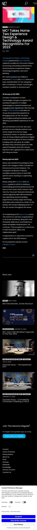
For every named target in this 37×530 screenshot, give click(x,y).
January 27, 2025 (9, 396)
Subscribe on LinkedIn (14, 436)
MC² (7, 51)
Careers (5, 449)
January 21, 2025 (20, 329)
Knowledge (7, 467)
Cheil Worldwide (14, 110)
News (5, 27)
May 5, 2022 (12, 300)
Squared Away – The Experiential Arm (17, 366)
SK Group (13, 79)
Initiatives (6, 465)
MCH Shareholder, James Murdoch (18, 303)
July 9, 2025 (7, 362)
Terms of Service (9, 452)
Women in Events (9, 470)
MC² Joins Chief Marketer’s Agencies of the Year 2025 (18, 333)
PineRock (19, 182)
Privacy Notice (8, 454)
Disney (23, 79)
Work (11, 329)
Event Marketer (24, 61)
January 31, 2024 (13, 27)
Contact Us (7, 472)
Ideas (5, 359)
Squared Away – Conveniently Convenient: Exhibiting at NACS (16, 400)
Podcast (26, 359)
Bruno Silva (24, 214)
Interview (12, 359)
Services (6, 462)
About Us (6, 457)
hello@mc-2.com (9, 244)
